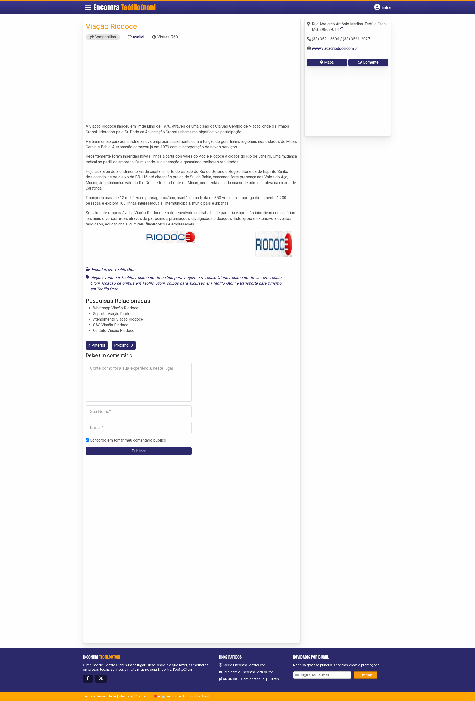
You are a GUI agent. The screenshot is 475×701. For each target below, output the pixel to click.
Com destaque (253, 679)
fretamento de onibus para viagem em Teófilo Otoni (181, 277)
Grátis (274, 679)
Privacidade (106, 696)
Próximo (122, 345)
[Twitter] (101, 679)
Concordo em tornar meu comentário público (128, 440)
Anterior (98, 345)
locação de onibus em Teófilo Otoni (133, 283)
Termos (89, 696)
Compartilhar (105, 37)
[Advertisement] (192, 84)
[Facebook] (88, 679)
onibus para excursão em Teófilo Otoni (201, 283)
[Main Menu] (88, 7)
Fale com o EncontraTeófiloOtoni (248, 672)
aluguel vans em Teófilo (111, 277)
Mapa (329, 62)
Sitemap (125, 696)
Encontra (125, 7)
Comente (371, 62)
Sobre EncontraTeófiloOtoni (244, 665)
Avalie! (138, 37)
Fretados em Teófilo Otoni (113, 269)
